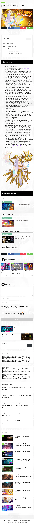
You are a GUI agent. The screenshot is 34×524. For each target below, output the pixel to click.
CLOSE (28, 38)
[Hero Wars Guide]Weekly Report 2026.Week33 (16, 357)
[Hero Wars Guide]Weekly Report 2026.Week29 (16, 361)
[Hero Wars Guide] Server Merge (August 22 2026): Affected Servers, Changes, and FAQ (16, 405)
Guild (3, 2)
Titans (9, 48)
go (29, 345)
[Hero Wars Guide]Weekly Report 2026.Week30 (16, 360)
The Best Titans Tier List (15, 53)
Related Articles (11, 46)
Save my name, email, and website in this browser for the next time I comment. (14, 307)
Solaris (4, 247)
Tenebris (26, 68)
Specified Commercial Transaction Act (21, 520)
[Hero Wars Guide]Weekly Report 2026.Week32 (16, 358)
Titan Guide (10, 43)
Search (4, 343)
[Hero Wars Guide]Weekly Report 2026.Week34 (16, 356)
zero (3, 387)
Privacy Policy (7, 520)
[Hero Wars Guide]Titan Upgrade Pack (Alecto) (16, 377)
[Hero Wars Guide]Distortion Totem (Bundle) (15, 378)
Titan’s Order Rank (13, 51)
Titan (9, 247)
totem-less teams (18, 146)
